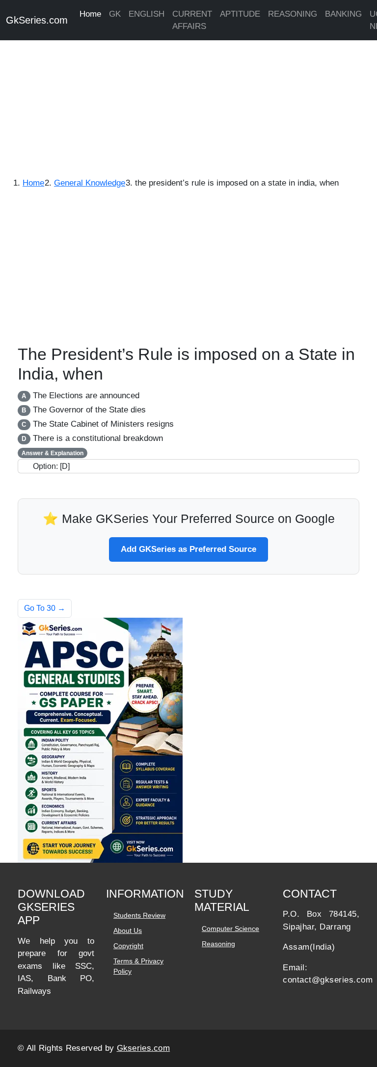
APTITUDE (240, 14)
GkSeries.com (37, 20)
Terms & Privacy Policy (138, 966)
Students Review (139, 915)
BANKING (343, 14)
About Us (127, 930)
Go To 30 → (44, 608)
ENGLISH (146, 14)
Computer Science (230, 928)
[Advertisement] (188, 103)
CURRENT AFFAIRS (192, 20)
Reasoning (218, 944)
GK (115, 14)
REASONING (292, 14)
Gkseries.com (143, 1048)
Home (90, 14)
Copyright (128, 946)
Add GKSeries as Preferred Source (188, 549)
